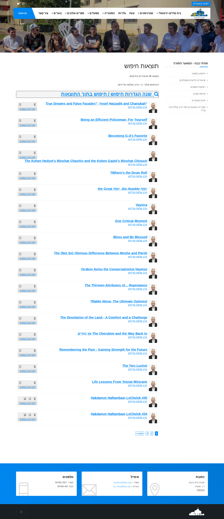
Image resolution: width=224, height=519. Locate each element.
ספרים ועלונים (75, 13)
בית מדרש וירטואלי (170, 13)
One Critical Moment (131, 221)
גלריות (122, 13)
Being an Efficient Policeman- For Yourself (114, 119)
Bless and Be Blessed (130, 237)
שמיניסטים (146, 13)
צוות (131, 13)
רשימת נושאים (198, 87)
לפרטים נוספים (27, 109)
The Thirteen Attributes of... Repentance (116, 285)
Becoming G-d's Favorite (127, 136)
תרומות (22, 13)
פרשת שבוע (199, 93)
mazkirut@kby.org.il (122, 482)
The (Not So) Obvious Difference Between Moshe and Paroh (100, 253)
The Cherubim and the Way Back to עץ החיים (112, 333)
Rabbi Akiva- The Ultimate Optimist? (118, 301)
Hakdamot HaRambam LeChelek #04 (119, 414)
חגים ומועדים (198, 100)
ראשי (23, 23)
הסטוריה (109, 13)
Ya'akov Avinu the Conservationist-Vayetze (114, 269)
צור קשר (43, 13)
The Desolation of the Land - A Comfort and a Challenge (103, 317)
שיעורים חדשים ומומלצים (192, 80)
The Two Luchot (134, 366)
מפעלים (94, 13)
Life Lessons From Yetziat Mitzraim (119, 382)
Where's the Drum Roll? (128, 172)
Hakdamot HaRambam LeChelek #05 (119, 398)
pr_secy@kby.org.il (122, 486)
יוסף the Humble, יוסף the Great (122, 189)
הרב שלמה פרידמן (137, 107)
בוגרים (58, 13)
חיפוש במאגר (198, 73)
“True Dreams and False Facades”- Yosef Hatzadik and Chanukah (96, 103)
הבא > (139, 433)
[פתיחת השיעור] (20, 104)
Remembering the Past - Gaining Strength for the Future (103, 349)
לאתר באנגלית (201, 3)
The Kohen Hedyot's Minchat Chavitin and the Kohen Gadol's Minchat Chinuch (86, 161)
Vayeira (141, 205)
